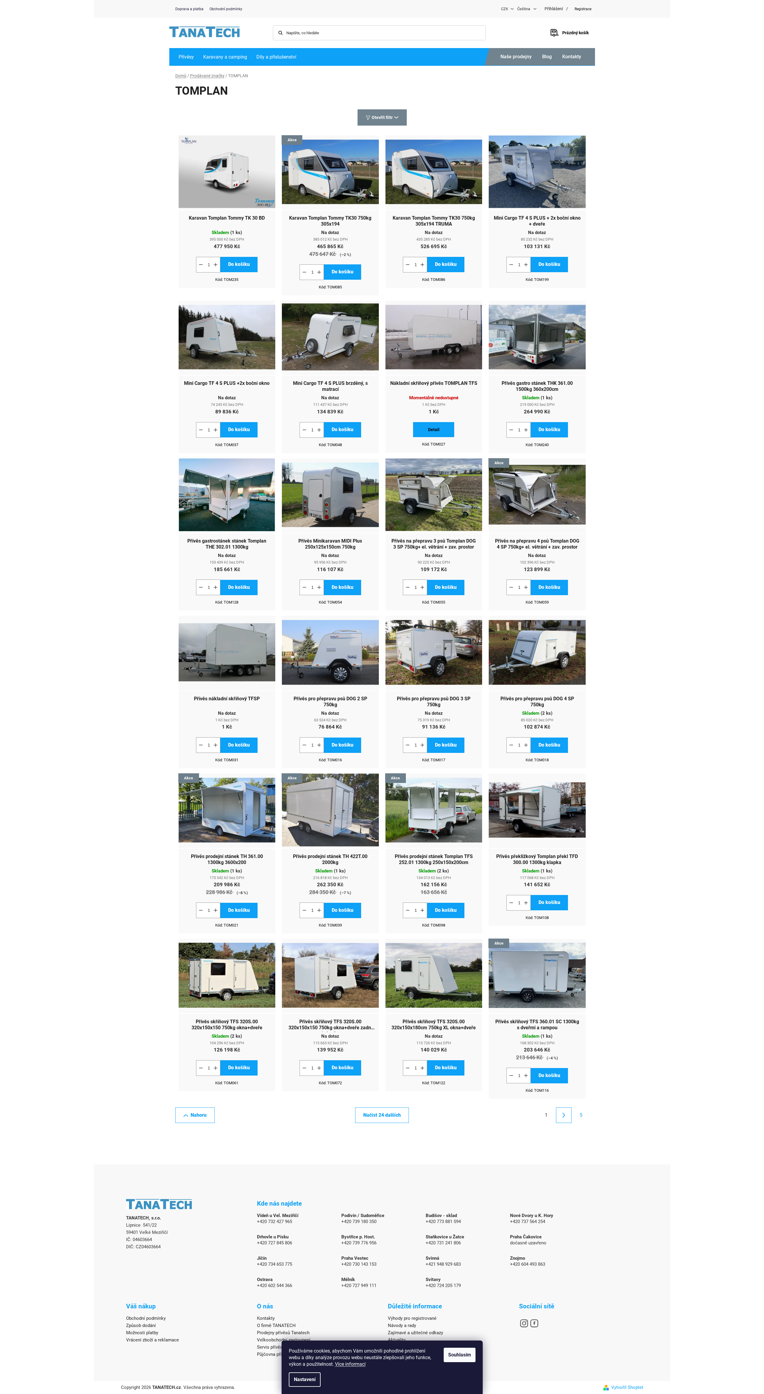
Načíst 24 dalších (382, 1115)
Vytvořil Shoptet (627, 1387)
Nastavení (305, 1379)
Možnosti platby (142, 1332)
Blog (547, 56)
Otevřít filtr (382, 117)
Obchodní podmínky (226, 9)
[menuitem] (186, 57)
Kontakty (571, 56)
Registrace (583, 9)
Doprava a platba (189, 9)
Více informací (350, 1364)
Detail (433, 429)
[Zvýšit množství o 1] (215, 264)
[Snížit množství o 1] (200, 264)
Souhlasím (459, 1355)
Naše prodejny (516, 56)
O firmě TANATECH (276, 1325)
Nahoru (199, 1115)
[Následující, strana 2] (564, 1115)
